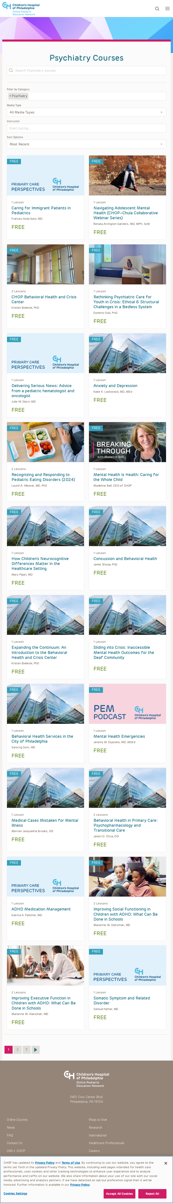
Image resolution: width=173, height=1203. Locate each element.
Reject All (152, 1193)
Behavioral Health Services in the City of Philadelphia (42, 739)
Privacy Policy (45, 1162)
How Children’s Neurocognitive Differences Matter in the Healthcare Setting (40, 563)
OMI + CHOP (16, 1151)
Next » (36, 1050)
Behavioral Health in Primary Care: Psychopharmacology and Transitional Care (125, 825)
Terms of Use (70, 1162)
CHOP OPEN (20, 8)
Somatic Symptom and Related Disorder (121, 1001)
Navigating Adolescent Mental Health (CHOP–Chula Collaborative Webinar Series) (125, 213)
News (11, 1128)
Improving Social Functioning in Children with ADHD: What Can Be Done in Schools (125, 914)
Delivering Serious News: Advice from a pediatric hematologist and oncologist (42, 390)
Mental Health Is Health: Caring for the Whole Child (126, 477)
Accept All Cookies (119, 1193)
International (97, 1135)
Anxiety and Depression (115, 385)
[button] (167, 8)
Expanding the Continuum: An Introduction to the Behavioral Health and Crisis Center (39, 652)
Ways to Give (98, 1120)
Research (95, 1128)
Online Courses (17, 1120)
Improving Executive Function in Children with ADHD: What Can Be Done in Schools (43, 1003)
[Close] (166, 1163)
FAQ (10, 1135)
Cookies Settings (15, 1193)
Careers (94, 1151)
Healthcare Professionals (106, 1143)
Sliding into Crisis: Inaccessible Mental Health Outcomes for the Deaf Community (123, 652)
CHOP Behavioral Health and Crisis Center (44, 299)
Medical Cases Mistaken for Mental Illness (44, 823)
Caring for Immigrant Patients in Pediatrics (41, 210)
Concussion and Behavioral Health (125, 558)
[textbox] (46, 96)
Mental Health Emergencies (119, 736)
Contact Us (15, 1143)
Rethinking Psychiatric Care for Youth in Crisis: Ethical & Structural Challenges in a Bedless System (126, 302)
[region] (86, 1179)
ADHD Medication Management (41, 909)
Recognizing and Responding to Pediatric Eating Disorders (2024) (43, 477)
